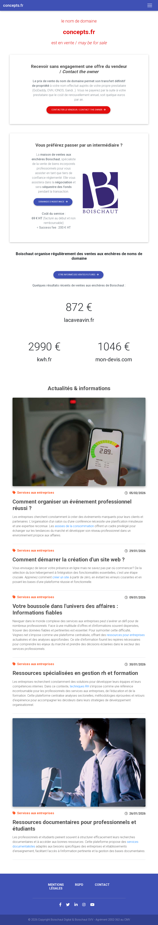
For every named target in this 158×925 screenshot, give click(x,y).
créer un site (60, 577)
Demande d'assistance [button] (51, 201)
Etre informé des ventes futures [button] (76, 274)
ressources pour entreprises (126, 635)
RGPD (79, 885)
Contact (102, 885)
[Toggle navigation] (150, 5)
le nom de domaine (79, 20)
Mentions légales (56, 886)
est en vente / (79, 42)
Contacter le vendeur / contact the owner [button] (76, 110)
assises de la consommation (74, 526)
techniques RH (79, 686)
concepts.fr (79, 32)
